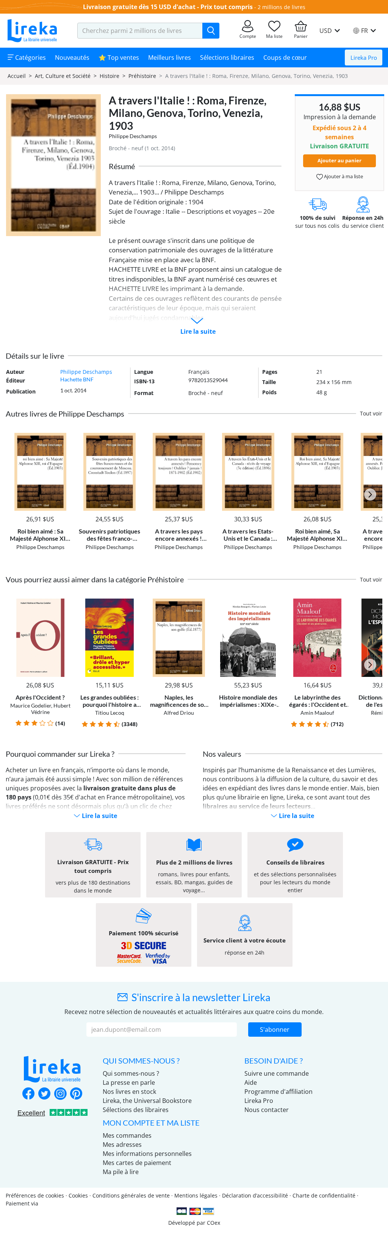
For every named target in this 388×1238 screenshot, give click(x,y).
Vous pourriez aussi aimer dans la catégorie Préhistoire (95, 579)
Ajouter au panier (339, 160)
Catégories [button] (30, 57)
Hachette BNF (77, 379)
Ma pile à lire (121, 1172)
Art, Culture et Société (63, 75)
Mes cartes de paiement (137, 1163)
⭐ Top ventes (119, 57)
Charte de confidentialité (324, 1195)
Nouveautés (72, 57)
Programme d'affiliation (278, 1091)
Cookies (78, 1195)
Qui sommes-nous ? (131, 1073)
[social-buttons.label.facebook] (28, 1094)
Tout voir (371, 413)
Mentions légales (195, 1195)
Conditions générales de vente (131, 1195)
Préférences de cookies (35, 1195)
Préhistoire (142, 75)
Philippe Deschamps (133, 136)
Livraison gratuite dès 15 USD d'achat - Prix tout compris (168, 7)
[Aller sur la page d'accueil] (32, 30)
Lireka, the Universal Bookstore (147, 1100)
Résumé (122, 166)
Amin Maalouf (317, 712)
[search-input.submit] (210, 31)
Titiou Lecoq (109, 712)
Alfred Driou (179, 712)
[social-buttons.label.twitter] (44, 1094)
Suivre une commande (276, 1073)
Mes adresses (122, 1144)
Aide (250, 1082)
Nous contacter (266, 1110)
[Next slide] (370, 494)
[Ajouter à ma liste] (64, 437)
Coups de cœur (285, 57)
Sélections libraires (227, 57)
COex (213, 1222)
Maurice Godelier (30, 705)
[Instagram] (60, 1094)
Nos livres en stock (129, 1091)
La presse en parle (129, 1082)
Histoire (109, 75)
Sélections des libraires (136, 1110)
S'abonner (274, 1029)
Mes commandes (127, 1135)
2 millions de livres (281, 7)
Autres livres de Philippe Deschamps (65, 413)
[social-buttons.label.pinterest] (76, 1094)
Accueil (17, 75)
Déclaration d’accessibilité (255, 1195)
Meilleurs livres (169, 57)
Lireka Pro (363, 57)
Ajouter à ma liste (343, 176)
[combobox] (140, 31)
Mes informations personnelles (147, 1153)
